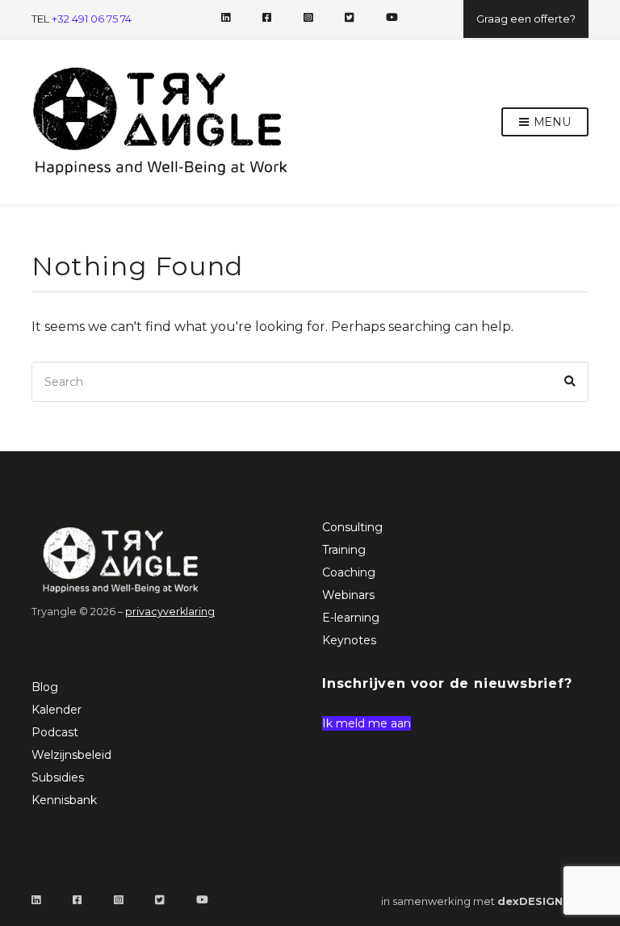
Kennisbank (64, 800)
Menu (550, 122)
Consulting (352, 527)
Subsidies (57, 777)
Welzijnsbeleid (71, 755)
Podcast (54, 732)
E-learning (350, 617)
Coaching (348, 572)
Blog (44, 687)
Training (344, 550)
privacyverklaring (170, 611)
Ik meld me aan (366, 723)
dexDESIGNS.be (543, 901)
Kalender (56, 709)
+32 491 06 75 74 (92, 18)
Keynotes (349, 640)
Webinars (348, 595)
